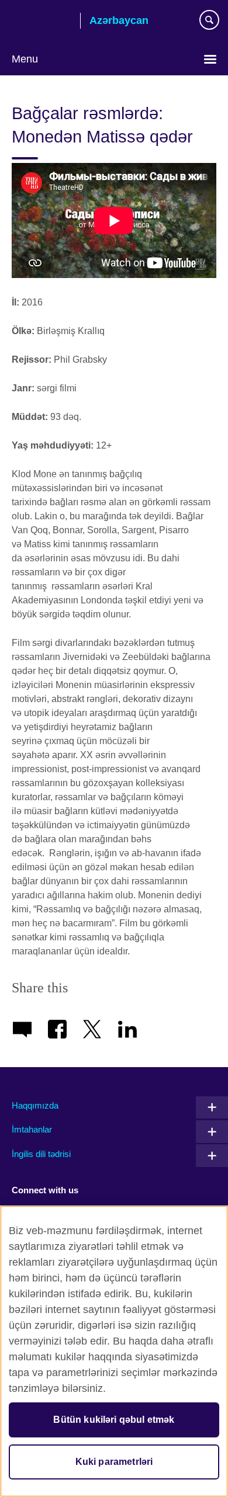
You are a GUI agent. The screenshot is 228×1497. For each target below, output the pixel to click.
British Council (41, 21)
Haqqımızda (35, 1105)
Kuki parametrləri (114, 1462)
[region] (114, 1351)
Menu (25, 59)
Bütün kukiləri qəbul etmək (113, 1420)
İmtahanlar (32, 1129)
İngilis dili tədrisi (41, 1154)
